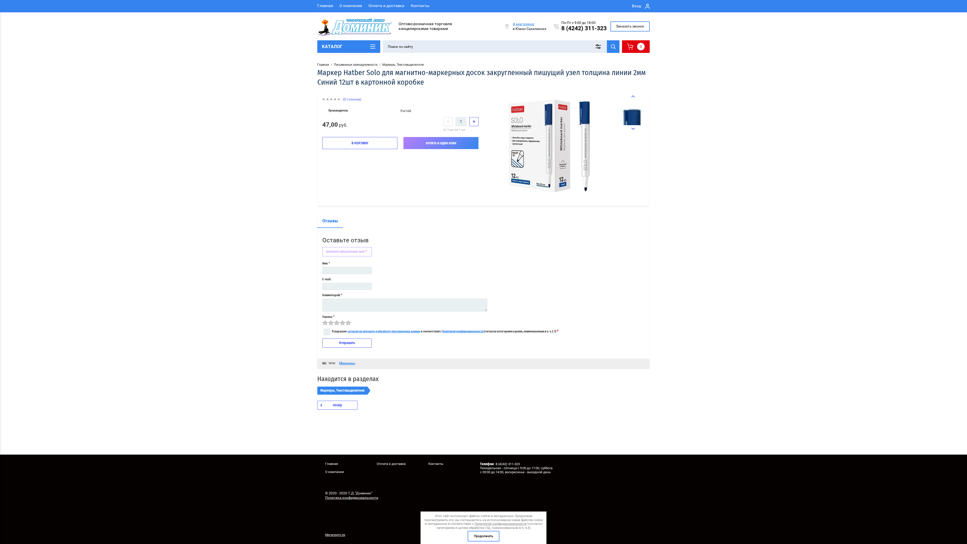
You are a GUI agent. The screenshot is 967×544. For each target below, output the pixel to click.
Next (632, 128)
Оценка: (328, 316)
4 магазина (523, 24)
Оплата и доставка (386, 5)
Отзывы (330, 221)
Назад (337, 405)
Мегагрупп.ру (335, 535)
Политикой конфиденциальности (463, 331)
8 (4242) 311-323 (584, 28)
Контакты (420, 5)
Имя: (326, 263)
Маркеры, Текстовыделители (403, 64)
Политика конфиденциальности (351, 498)
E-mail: (326, 279)
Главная (325, 5)
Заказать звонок (630, 26)
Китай (405, 111)
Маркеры (347, 363)
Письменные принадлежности (355, 64)
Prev (632, 96)
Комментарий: (332, 295)
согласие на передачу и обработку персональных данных (383, 331)
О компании (350, 5)
